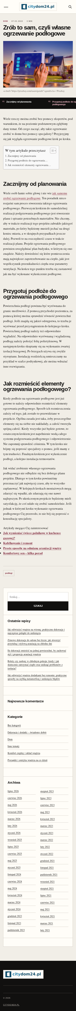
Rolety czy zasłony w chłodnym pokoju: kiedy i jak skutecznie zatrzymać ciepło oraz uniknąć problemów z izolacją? (35, 664)
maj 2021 (45, 909)
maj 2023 (45, 812)
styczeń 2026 (14, 832)
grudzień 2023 (15, 916)
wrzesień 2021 (47, 881)
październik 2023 (16, 930)
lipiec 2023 (45, 798)
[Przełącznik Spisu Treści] (51, 151)
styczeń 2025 (14, 867)
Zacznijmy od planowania (22, 156)
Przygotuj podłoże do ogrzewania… (28, 160)
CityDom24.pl (11, 1005)
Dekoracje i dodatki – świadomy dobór (27, 732)
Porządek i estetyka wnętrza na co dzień (27, 760)
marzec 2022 (46, 839)
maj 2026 (12, 804)
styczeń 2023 (46, 833)
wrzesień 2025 (15, 839)
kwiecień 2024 (15, 895)
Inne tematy (13, 746)
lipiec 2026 (13, 791)
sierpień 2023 (47, 791)
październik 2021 (48, 874)
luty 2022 (45, 846)
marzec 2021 (46, 923)
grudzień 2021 (47, 860)
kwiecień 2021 (47, 916)
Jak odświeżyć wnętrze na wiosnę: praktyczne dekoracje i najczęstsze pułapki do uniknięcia (36, 631)
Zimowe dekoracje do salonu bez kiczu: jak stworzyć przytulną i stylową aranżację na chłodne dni (34, 641)
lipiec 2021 (45, 895)
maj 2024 (12, 888)
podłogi (8, 573)
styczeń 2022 (46, 853)
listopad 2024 (14, 874)
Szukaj (38, 606)
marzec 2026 (14, 818)
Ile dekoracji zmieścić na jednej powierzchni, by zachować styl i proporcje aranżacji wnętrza (37, 652)
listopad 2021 (47, 867)
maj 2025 (12, 860)
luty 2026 (12, 825)
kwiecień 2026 (15, 812)
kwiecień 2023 (47, 819)
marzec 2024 (14, 902)
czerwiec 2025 (15, 853)
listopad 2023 (14, 923)
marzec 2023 (46, 826)
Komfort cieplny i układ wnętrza (24, 753)
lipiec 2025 (13, 846)
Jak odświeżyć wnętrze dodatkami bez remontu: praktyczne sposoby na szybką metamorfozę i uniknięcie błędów (37, 677)
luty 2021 (45, 930)
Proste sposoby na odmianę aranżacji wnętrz (32, 548)
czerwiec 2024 (15, 881)
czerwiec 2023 (47, 805)
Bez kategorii (14, 725)
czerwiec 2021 (47, 902)
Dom (10, 739)
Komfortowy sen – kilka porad (23, 553)
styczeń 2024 (14, 909)
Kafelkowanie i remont (18, 543)
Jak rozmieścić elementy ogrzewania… (29, 165)
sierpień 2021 (47, 888)
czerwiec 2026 (15, 798)
